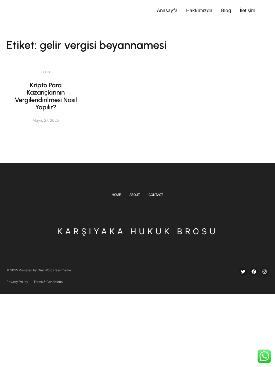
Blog (46, 72)
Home (116, 195)
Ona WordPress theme (54, 270)
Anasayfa (167, 10)
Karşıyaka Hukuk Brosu (137, 231)
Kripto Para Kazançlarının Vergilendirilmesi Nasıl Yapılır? (46, 96)
